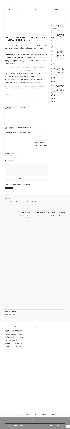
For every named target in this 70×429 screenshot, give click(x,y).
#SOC (14, 89)
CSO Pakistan (14, 425)
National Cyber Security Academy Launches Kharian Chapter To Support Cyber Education (60, 35)
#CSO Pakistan (18, 86)
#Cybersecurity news (42, 86)
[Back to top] (69, 428)
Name (6, 178)
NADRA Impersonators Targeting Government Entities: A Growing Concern (27, 214)
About (16, 4)
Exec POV (30, 4)
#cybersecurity (33, 86)
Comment (6, 162)
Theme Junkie (17, 426)
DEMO (63, 425)
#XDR (18, 89)
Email (20, 178)
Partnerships (46, 4)
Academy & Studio (38, 4)
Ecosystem (53, 4)
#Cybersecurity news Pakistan (10, 88)
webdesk (6, 130)
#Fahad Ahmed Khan (32, 88)
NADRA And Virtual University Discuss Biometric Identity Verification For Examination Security (60, 88)
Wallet (55, 425)
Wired (25, 4)
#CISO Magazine (11, 86)
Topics (20, 4)
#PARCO (39, 88)
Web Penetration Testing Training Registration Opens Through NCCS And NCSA (60, 54)
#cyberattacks (26, 86)
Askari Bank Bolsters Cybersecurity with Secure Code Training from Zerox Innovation (23, 96)
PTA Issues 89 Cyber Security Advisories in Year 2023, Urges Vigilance (42, 214)
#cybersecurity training (22, 88)
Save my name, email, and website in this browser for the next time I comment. (18, 184)
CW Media (59, 425)
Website (35, 178)
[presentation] (63, 198)
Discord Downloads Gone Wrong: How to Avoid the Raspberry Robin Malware (21, 99)
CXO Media (50, 425)
